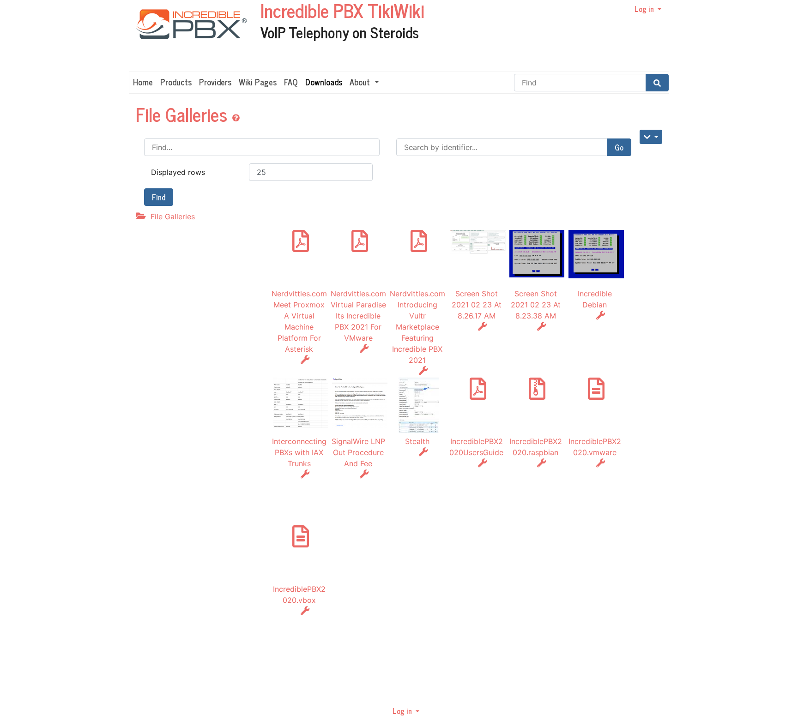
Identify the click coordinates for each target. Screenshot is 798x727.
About (361, 82)
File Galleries (184, 114)
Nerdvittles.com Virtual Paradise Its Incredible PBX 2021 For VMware (358, 315)
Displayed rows (178, 172)
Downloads (323, 82)
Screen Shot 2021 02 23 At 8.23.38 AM (536, 304)
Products (176, 82)
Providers (215, 82)
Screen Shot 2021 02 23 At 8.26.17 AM (477, 304)
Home (143, 82)
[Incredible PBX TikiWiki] (188, 35)
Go (619, 147)
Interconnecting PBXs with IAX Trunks (299, 452)
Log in (645, 9)
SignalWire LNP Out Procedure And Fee (358, 452)
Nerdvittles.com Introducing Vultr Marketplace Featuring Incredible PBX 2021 (417, 327)
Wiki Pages (258, 82)
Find (158, 197)
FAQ (291, 82)
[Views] (651, 137)
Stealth (417, 441)
